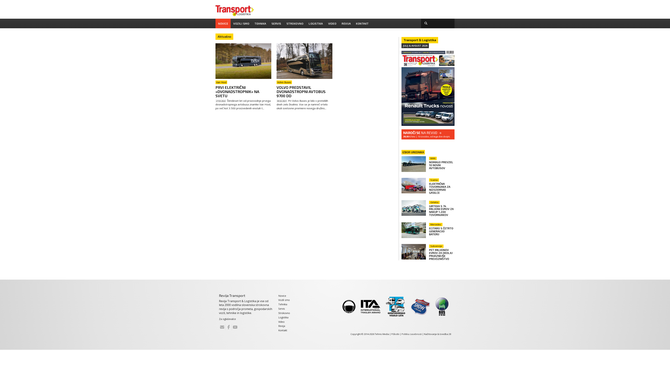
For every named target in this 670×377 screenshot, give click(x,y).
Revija (346, 23)
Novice (223, 23)
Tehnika (260, 23)
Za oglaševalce (227, 319)
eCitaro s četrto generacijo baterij (441, 231)
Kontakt (362, 23)
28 (450, 334)
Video (332, 23)
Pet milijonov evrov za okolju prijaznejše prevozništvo (441, 254)
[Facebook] (228, 327)
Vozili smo (241, 23)
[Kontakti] (222, 327)
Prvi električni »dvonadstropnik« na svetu (237, 91)
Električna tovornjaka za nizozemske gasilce (439, 188)
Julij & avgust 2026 (415, 45)
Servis (276, 23)
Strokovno (295, 23)
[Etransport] (234, 10)
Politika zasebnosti (412, 334)
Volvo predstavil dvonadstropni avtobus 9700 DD (301, 91)
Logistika (316, 23)
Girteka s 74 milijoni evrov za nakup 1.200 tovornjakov (441, 210)
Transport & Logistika (420, 40)
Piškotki (395, 334)
